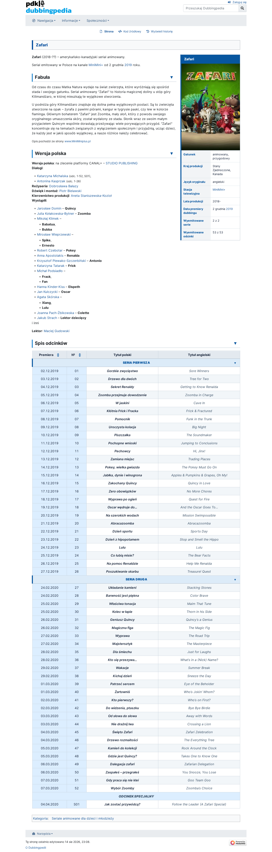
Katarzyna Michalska (52, 176)
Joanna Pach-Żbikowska (55, 313)
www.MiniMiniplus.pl (78, 141)
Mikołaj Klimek (48, 218)
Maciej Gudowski (56, 331)
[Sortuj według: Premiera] (58, 355)
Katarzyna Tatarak (51, 266)
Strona (108, 31)
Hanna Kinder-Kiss (51, 287)
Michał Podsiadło (50, 271)
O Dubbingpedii (35, 847)
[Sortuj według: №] (79, 355)
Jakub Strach (47, 318)
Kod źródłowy (132, 31)
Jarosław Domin (49, 208)
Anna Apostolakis (50, 255)
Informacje (70, 20)
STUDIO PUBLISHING (122, 163)
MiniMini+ (219, 189)
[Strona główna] (48, 7)
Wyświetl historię (162, 31)
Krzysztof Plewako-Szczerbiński (61, 261)
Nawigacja (45, 20)
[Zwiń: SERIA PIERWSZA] (235, 362)
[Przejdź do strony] (242, 8)
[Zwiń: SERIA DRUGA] (235, 579)
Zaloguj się (240, 2)
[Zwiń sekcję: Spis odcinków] (235, 343)
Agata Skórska (48, 297)
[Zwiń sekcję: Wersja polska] (171, 153)
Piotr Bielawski (70, 191)
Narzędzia (44, 833)
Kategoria (40, 818)
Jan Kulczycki (47, 292)
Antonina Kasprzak (51, 181)
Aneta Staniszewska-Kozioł (91, 196)
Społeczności (97, 20)
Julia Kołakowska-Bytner (55, 213)
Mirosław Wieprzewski (54, 234)
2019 (229, 209)
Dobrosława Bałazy (63, 186)
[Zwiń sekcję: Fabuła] (171, 77)
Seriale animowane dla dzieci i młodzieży (83, 818)
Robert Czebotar (50, 250)
